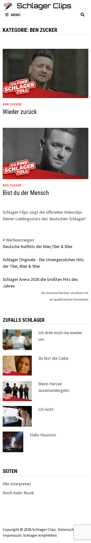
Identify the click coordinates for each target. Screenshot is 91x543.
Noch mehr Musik (18, 493)
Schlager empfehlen (40, 535)
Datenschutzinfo (72, 529)
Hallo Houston (43, 435)
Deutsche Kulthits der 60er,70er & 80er (38, 246)
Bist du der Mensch (26, 192)
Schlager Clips (44, 529)
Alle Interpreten (17, 484)
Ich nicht (46, 409)
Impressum (12, 535)
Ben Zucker (12, 104)
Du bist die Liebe (53, 358)
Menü (15, 14)
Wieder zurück (20, 111)
